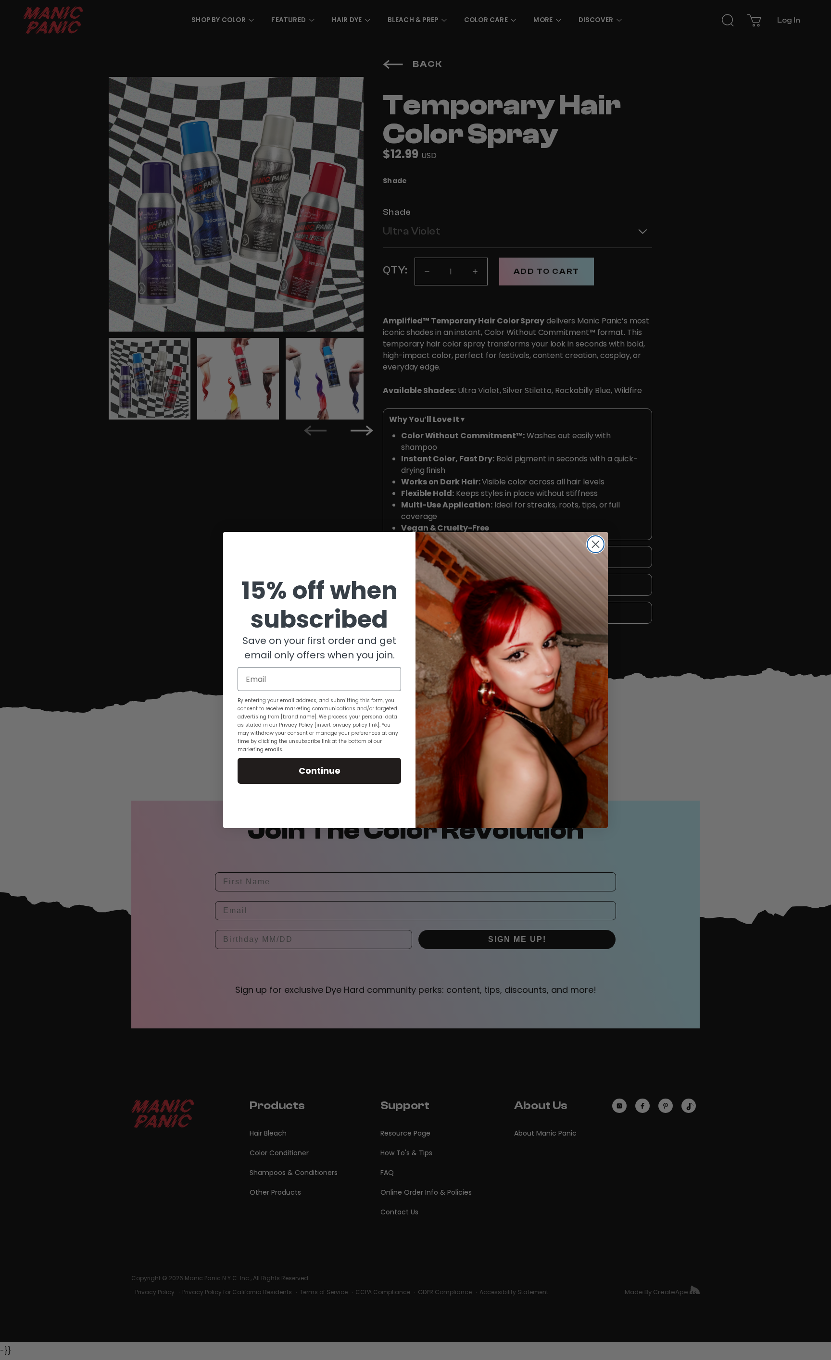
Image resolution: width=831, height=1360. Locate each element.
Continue (319, 771)
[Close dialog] (595, 544)
